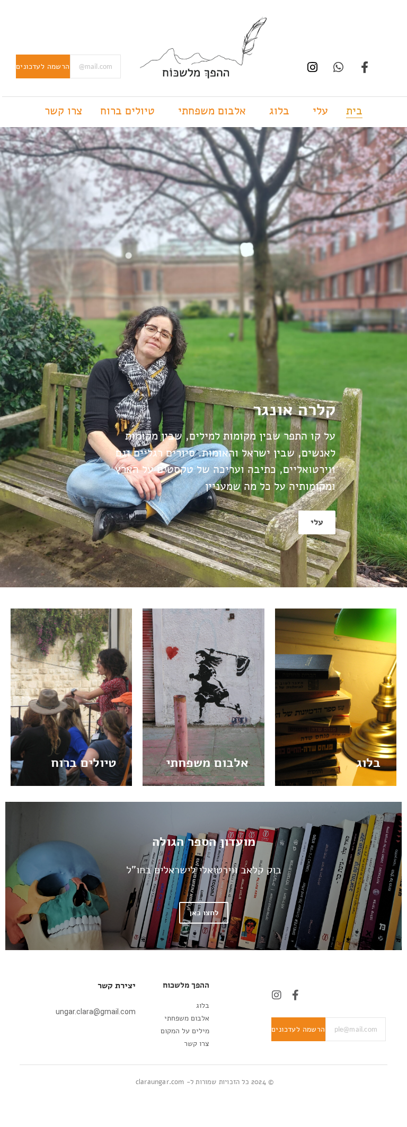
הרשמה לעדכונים (43, 66)
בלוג (279, 110)
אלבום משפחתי (212, 110)
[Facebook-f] (364, 67)
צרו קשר (63, 110)
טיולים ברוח (127, 110)
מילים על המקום (185, 1031)
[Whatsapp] (338, 67)
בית (354, 110)
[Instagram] (312, 67)
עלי (320, 110)
